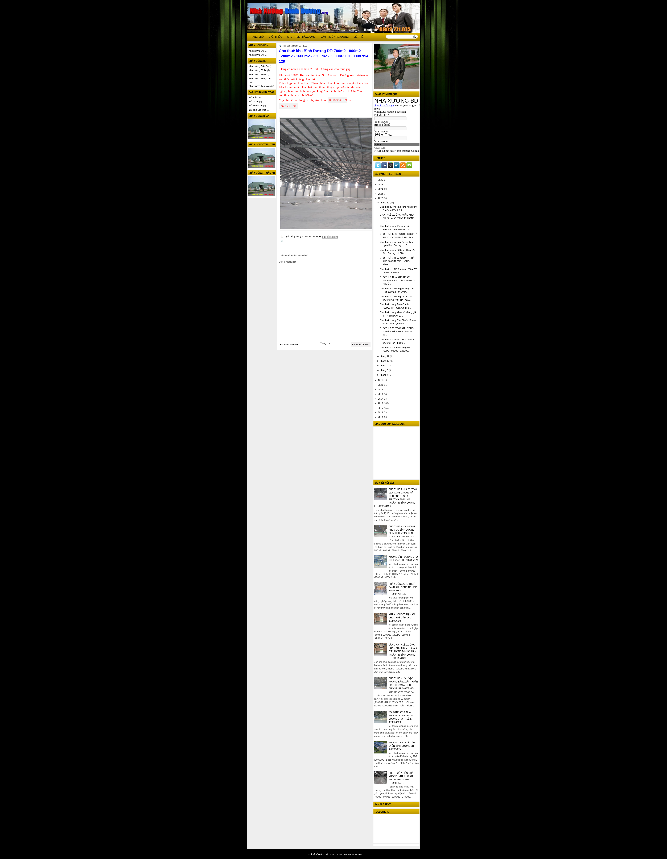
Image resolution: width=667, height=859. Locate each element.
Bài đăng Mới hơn (289, 344)
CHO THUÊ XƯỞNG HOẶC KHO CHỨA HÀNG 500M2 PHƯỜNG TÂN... (397, 218)
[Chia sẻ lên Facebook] (333, 237)
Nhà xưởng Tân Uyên (260, 86)
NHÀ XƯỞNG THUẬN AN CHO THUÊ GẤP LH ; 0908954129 (402, 617)
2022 (381, 198)
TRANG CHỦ (256, 36)
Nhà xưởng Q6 (256, 50)
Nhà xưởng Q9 (256, 54)
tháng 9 (385, 365)
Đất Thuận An (255, 105)
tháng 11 (385, 356)
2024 (381, 189)
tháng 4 (385, 375)
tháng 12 (385, 202)
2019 (381, 389)
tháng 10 (385, 361)
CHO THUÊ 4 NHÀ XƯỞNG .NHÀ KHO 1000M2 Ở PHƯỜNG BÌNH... (397, 261)
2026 (381, 180)
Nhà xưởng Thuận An (259, 78)
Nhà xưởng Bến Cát (259, 66)
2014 (381, 412)
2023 (381, 193)
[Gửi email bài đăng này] (323, 237)
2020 (381, 385)
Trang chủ (325, 343)
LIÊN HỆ (358, 36)
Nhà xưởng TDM (257, 74)
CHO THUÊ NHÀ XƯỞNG (301, 36)
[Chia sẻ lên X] (330, 237)
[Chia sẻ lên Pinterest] (336, 237)
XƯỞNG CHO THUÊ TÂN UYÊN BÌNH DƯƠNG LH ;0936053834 (402, 746)
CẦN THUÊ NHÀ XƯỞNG (335, 36)
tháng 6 (385, 370)
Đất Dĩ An (253, 101)
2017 (381, 398)
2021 (381, 380)
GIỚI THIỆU (275, 36)
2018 (381, 394)
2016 (381, 403)
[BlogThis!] (326, 237)
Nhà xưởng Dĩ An (257, 70)
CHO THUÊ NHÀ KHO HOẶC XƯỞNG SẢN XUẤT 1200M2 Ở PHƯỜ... (397, 280)
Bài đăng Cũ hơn (360, 344)
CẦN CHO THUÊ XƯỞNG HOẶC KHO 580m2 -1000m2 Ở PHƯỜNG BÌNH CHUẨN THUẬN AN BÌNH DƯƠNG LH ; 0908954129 (403, 651)
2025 (381, 184)
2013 (381, 417)
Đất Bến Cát (255, 97)
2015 (381, 408)
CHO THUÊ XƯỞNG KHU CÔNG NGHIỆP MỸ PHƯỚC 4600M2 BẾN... (397, 331)
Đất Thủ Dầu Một (257, 109)
